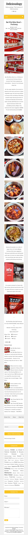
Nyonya (22, 475)
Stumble (8, 338)
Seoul (5, 481)
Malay (22, 470)
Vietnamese (11, 485)
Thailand (10, 483)
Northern (16, 475)
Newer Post (7, 417)
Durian (13, 458)
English (22, 458)
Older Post (21, 417)
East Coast (17, 458)
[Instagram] (14, 11)
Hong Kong (21, 462)
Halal (15, 462)
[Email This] (5, 342)
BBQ (17, 450)
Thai (5, 483)
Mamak (14, 472)
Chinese (12, 28)
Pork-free (12, 477)
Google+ (14, 336)
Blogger (14, 528)
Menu (6, 16)
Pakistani (6, 477)
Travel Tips (21, 483)
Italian (5, 466)
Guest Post (11, 462)
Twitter (8, 336)
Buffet (6, 454)
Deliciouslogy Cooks (10, 456)
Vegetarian (6, 485)
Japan (9, 466)
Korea (22, 468)
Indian (16, 464)
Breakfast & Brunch (17, 452)
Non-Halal (8, 475)
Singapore (10, 481)
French (22, 460)
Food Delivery (15, 460)
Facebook (14, 334)
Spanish (22, 481)
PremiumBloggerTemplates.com (17, 531)
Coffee (22, 454)
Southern (16, 481)
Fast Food (16, 28)
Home (14, 417)
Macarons (15, 470)
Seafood (22, 479)
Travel (15, 483)
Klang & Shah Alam (15, 468)
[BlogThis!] (7, 342)
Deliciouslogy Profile (9, 438)
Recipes (17, 479)
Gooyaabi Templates (17, 532)
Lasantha (7, 531)
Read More (14, 396)
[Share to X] (8, 342)
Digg (14, 338)
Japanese (14, 466)
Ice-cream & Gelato (9, 464)
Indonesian (21, 464)
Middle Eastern (20, 472)
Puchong (15, 29)
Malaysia (8, 473)
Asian (8, 28)
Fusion (6, 462)
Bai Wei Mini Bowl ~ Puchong (14, 23)
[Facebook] (12, 11)
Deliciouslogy (14, 4)
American (6, 450)
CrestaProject (12, 529)
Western (17, 485)
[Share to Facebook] (9, 342)
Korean (6, 470)
